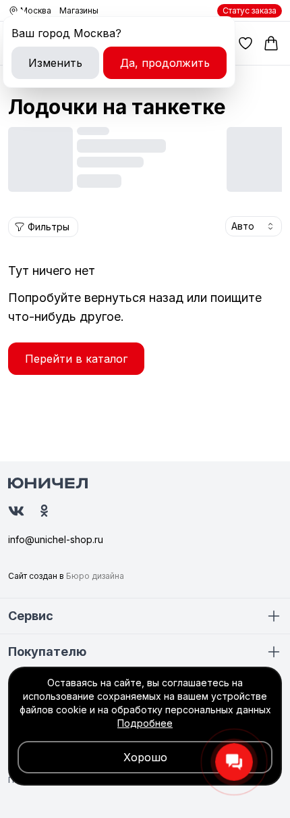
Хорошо (145, 757)
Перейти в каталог (76, 358)
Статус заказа (250, 10)
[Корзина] (271, 43)
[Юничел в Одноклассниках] (44, 511)
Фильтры (48, 226)
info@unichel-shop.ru (55, 539)
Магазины (78, 10)
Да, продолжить (165, 63)
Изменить (55, 63)
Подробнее (145, 723)
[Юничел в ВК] (16, 511)
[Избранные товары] (245, 43)
